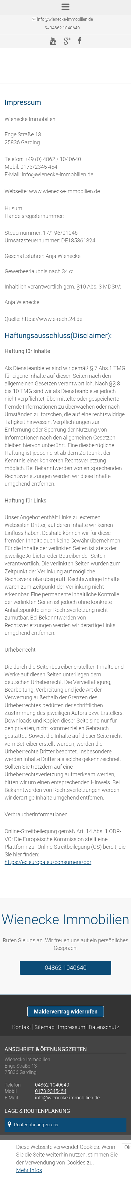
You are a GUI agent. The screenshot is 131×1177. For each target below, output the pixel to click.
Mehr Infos (29, 1170)
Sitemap (44, 1027)
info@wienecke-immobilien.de (65, 19)
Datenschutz (104, 1027)
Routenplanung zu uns (36, 1124)
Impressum (71, 1027)
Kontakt (21, 1027)
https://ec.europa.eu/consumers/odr (48, 862)
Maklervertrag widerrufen (65, 1011)
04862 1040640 (64, 27)
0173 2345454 (50, 1091)
